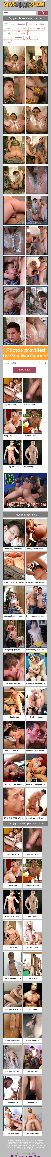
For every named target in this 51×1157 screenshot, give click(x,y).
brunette (9, 38)
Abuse (37, 1156)
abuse (34, 38)
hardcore (16, 29)
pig (27, 38)
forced (8, 42)
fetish (32, 29)
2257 (13, 1156)
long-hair (18, 38)
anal (13, 24)
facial (8, 29)
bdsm (31, 24)
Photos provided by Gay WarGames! (25, 352)
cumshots (40, 24)
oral (24, 29)
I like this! (24, 369)
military (23, 33)
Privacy (28, 1156)
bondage (21, 24)
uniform (40, 29)
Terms (20, 1156)
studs (15, 33)
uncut (8, 33)
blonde (32, 33)
